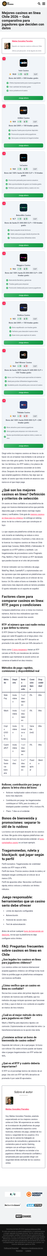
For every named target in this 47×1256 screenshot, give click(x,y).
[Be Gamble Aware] (12, 1205)
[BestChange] (23, 1216)
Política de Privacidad (11, 1248)
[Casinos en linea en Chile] (8, 3)
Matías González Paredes (22, 41)
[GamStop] (34, 1205)
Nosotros (19, 1251)
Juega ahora (23, 98)
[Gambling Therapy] (34, 1194)
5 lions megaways (19, 649)
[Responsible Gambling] (12, 1194)
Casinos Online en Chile (33, 1229)
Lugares (28, 1251)
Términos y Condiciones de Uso (32, 1248)
